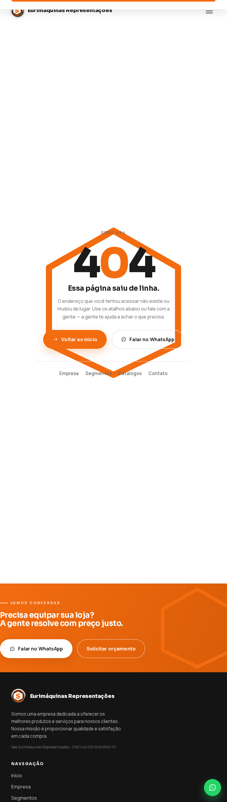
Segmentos (98, 373)
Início (16, 775)
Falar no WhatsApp (151, 339)
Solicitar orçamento (111, 648)
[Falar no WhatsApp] (212, 787)
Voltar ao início (79, 339)
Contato (158, 373)
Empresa (69, 373)
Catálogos (130, 373)
